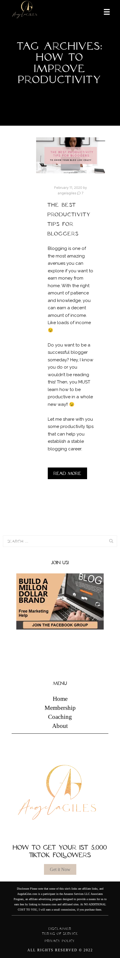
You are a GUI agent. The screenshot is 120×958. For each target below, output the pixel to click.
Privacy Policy (60, 941)
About (60, 725)
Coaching (60, 716)
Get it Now (60, 869)
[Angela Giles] (25, 11)
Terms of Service (60, 934)
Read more (67, 473)
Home (60, 698)
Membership (60, 707)
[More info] (103, 11)
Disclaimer (60, 929)
